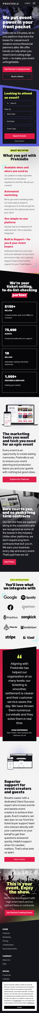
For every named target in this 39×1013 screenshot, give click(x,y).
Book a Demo (17, 77)
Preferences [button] (30, 1003)
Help (4, 964)
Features (6, 933)
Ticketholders (8, 945)
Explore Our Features (19, 479)
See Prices (9, 562)
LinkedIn (6, 979)
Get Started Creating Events (17, 69)
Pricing (5, 941)
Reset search (19, 141)
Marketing (7, 937)
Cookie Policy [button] (17, 1000)
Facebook (7, 975)
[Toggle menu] (34, 3)
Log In (27, 3)
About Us (6, 960)
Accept (19, 1007)
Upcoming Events (10, 949)
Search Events (19, 136)
